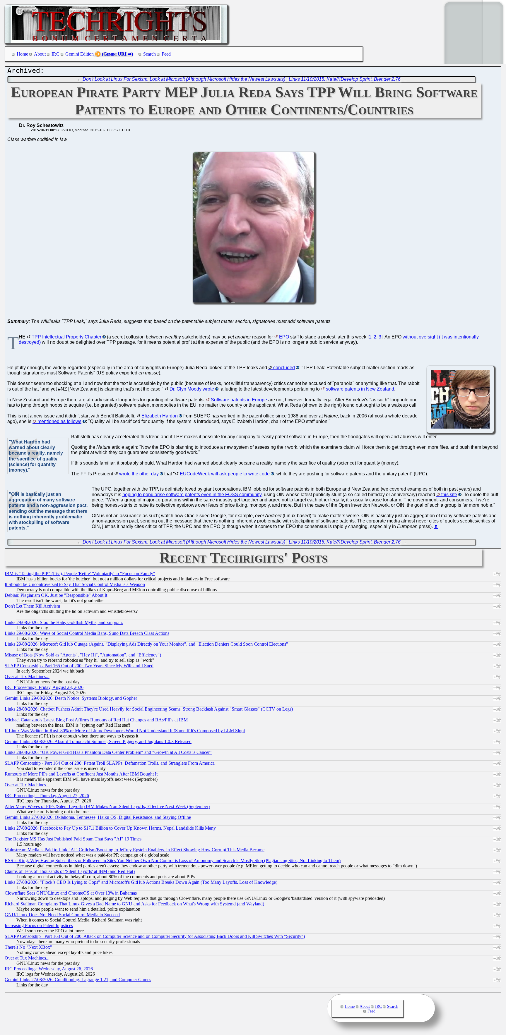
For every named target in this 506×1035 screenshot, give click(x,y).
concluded (284, 367)
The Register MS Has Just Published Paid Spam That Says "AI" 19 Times (73, 838)
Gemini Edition (79, 53)
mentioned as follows (59, 421)
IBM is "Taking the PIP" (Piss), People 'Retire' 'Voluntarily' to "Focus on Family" (80, 573)
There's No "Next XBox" (28, 947)
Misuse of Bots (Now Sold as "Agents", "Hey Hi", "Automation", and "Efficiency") (83, 654)
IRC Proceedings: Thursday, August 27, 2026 (47, 795)
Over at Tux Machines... (27, 676)
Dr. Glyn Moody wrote (192, 388)
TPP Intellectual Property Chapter (66, 336)
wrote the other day (139, 473)
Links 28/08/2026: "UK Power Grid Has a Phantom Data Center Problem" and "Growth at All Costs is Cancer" (108, 752)
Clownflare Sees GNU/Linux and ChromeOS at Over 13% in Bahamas (71, 892)
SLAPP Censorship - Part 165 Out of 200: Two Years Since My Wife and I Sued (79, 665)
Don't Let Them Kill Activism (32, 606)
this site (449, 494)
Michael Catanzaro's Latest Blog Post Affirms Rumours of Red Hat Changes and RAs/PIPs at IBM (96, 719)
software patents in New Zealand (360, 388)
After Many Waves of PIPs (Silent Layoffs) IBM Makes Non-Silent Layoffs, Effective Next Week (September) (107, 806)
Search (149, 53)
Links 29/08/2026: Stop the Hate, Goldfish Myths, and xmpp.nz (64, 622)
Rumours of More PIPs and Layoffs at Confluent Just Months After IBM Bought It (81, 773)
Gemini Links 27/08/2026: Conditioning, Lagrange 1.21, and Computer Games (78, 979)
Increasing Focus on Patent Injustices (39, 925)
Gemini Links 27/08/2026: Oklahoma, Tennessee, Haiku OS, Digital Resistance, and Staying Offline (98, 817)
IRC (55, 53)
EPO (284, 336)
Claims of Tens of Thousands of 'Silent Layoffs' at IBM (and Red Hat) (70, 871)
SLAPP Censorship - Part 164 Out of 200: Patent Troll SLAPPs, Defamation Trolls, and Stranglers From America (110, 763)
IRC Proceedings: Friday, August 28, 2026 (44, 687)
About (40, 53)
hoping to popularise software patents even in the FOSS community (191, 494)
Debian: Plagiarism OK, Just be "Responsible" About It (56, 595)
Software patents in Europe (239, 399)
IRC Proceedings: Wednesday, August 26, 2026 (49, 968)
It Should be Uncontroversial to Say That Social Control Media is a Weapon (75, 584)
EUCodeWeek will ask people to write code (225, 473)
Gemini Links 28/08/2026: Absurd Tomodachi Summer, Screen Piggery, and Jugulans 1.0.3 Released (98, 741)
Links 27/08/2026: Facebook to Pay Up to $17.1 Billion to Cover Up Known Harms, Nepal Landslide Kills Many (110, 828)
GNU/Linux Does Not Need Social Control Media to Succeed (62, 914)
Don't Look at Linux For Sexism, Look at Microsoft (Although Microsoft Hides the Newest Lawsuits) (184, 79)
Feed (166, 53)
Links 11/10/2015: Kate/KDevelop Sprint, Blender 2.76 (345, 79)
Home (22, 53)
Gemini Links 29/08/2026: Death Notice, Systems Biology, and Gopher (71, 698)
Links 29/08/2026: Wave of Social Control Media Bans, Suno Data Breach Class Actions (87, 633)
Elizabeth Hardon (159, 415)
